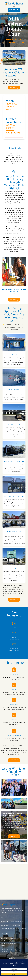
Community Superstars (18, 928)
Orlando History (16, 925)
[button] (14, 6)
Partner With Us (6, 928)
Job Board (4, 925)
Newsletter (4, 921)
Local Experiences (17, 921)
